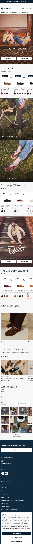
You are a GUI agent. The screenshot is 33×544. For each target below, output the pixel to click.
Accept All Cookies (16, 533)
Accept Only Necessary (16, 537)
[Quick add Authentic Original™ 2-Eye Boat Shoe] (24, 77)
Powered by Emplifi (17, 436)
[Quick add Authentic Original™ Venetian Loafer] (11, 77)
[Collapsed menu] (30, 8)
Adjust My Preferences (16, 541)
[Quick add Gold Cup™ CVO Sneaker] (24, 194)
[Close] (31, 514)
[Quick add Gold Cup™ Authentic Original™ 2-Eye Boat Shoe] (24, 279)
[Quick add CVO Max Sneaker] (11, 194)
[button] (27, 8)
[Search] (23, 8)
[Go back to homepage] (6, 8)
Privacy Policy (14, 525)
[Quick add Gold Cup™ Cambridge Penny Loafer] (11, 279)
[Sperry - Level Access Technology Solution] (16, 473)
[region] (16, 85)
